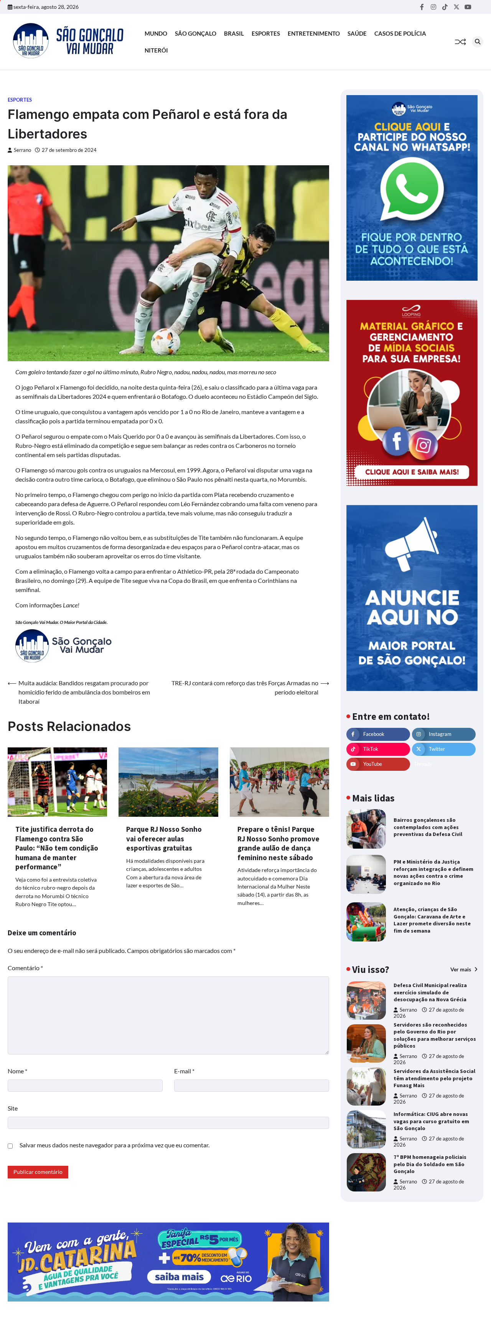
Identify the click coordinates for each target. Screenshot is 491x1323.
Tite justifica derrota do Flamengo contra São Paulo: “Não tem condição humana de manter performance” (56, 847)
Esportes (266, 33)
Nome (17, 1071)
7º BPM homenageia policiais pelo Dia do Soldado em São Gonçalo (430, 1164)
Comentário (25, 967)
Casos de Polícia (400, 33)
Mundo (156, 33)
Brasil (234, 33)
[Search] (477, 42)
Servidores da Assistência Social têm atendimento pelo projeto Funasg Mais (434, 1078)
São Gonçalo (195, 33)
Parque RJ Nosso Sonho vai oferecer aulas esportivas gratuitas (164, 838)
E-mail (184, 1071)
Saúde (357, 33)
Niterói (156, 50)
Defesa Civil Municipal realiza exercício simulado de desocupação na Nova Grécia (430, 992)
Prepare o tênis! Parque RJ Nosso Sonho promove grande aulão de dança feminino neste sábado (278, 843)
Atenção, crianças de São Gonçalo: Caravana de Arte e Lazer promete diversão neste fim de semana (432, 920)
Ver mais (461, 969)
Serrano (22, 150)
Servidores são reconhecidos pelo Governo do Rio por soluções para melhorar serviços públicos (435, 1035)
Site (13, 1108)
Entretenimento (314, 33)
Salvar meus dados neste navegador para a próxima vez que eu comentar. (114, 1145)
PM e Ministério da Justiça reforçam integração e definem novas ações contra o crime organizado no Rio (433, 872)
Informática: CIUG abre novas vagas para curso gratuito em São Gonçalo (431, 1121)
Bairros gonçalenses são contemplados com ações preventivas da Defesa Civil (428, 827)
